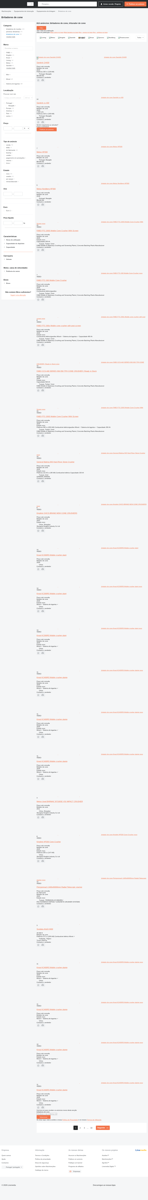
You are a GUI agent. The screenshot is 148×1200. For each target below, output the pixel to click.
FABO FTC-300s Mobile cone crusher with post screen (59, 326)
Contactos (5, 1163)
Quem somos (6, 1155)
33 (91, 1128)
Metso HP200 (42, 152)
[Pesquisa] (40, 4)
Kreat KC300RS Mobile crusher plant (51, 555)
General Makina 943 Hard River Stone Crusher (55, 462)
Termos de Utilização (94, 1120)
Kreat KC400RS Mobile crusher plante (52, 677)
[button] (39, 80)
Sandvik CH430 (43, 63)
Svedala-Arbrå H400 (45, 929)
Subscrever (43, 1117)
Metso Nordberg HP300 (46, 189)
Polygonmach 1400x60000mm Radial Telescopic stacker (59, 887)
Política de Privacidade (70, 1120)
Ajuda (4, 1159)
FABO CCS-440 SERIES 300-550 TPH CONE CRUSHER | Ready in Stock (67, 371)
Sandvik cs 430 (43, 103)
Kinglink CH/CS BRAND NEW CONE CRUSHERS (57, 513)
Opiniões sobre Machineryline (45, 1166)
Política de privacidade (43, 1159)
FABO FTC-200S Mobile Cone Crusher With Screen (57, 231)
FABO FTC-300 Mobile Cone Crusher (52, 280)
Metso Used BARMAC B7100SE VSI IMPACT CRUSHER (60, 802)
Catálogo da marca (41, 1170)
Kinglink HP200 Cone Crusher (49, 842)
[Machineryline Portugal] (13, 4)
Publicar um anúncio (47, 129)
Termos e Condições (42, 1155)
